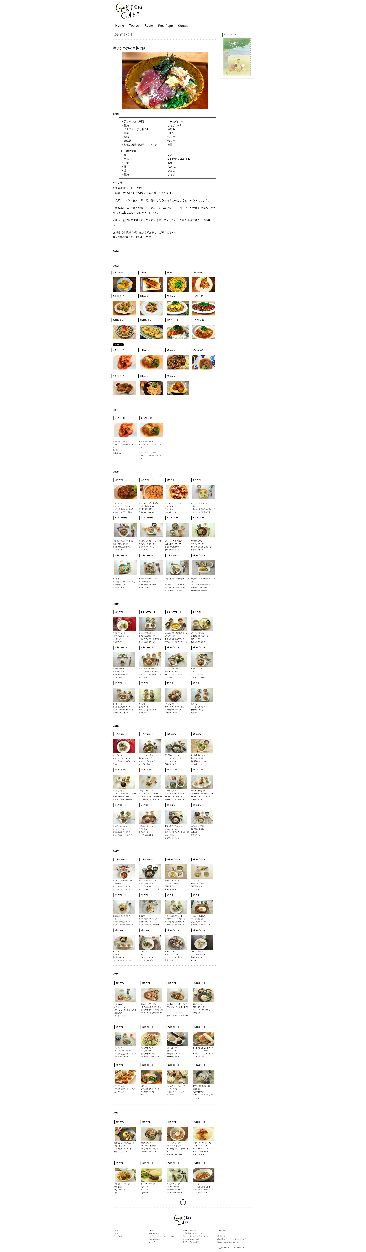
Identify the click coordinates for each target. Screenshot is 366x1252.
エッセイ (152, 1242)
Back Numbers (154, 1233)
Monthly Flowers (154, 1239)
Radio (116, 1233)
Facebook (222, 1230)
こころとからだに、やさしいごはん (161, 1236)
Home (116, 1230)
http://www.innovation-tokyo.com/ (228, 1242)
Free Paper (118, 1236)
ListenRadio (189, 1239)
